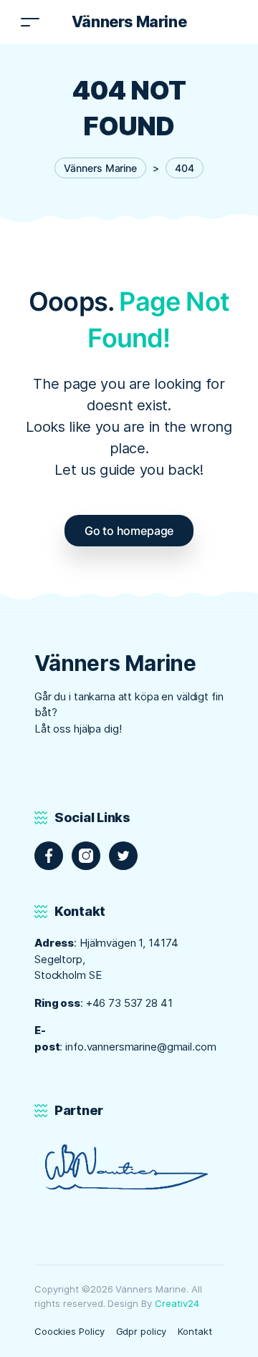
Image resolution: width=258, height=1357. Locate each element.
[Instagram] (86, 855)
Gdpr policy (141, 1331)
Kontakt (195, 1331)
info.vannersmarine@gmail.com (140, 1046)
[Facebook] (48, 855)
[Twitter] (123, 855)
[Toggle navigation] (30, 22)
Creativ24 (177, 1303)
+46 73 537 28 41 (129, 1003)
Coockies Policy (69, 1331)
